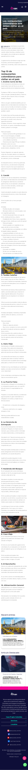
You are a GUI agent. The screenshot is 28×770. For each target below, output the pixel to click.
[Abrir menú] (22, 6)
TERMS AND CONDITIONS (14, 754)
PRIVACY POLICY (14, 756)
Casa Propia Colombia (15, 741)
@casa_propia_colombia (15, 730)
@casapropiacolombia (15, 734)
